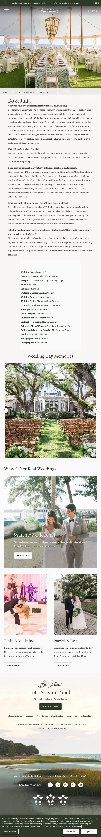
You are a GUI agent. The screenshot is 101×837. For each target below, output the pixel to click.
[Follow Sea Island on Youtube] (80, 784)
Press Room (42, 716)
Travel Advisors (21, 724)
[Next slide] (85, 3)
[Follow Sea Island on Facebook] (50, 784)
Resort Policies (15, 716)
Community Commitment (66, 724)
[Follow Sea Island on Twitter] (57, 784)
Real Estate (50, 724)
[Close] (97, 819)
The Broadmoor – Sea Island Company (50, 728)
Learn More (74, 3)
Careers (29, 716)
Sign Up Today (50, 706)
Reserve (92, 11)
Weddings (16, 92)
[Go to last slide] (6, 3)
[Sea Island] (48, 11)
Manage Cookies (10, 831)
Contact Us (72, 716)
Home (5, 92)
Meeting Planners (36, 724)
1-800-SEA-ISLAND (78, 776)
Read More (23, 555)
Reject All (88, 831)
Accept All (71, 831)
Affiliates (82, 724)
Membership (57, 716)
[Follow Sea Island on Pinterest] (73, 784)
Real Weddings (30, 92)
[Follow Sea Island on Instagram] (65, 784)
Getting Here (87, 716)
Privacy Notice (75, 826)
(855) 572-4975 (34, 776)
